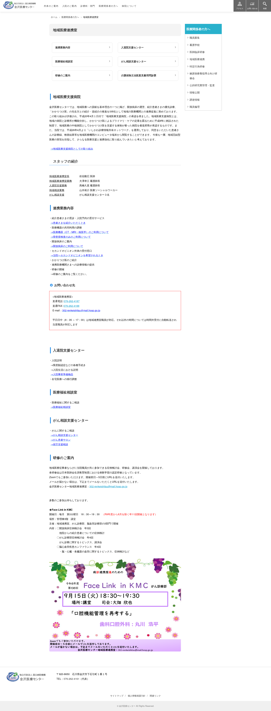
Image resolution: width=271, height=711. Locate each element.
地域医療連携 (197, 59)
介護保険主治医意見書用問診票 (138, 75)
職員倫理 (195, 107)
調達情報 (195, 99)
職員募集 (195, 37)
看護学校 (195, 45)
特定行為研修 (197, 66)
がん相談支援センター (133, 61)
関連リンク (155, 695)
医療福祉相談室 (64, 61)
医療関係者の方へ (70, 17)
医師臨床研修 (197, 52)
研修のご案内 (62, 75)
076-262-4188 (71, 306)
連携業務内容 (62, 47)
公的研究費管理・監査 (202, 85)
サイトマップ (116, 695)
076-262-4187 (72, 301)
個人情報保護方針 (136, 695)
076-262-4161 (71, 679)
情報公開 (195, 92)
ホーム (54, 17)
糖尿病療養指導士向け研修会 (203, 76)
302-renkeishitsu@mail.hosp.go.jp (108, 486)
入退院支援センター (132, 47)
